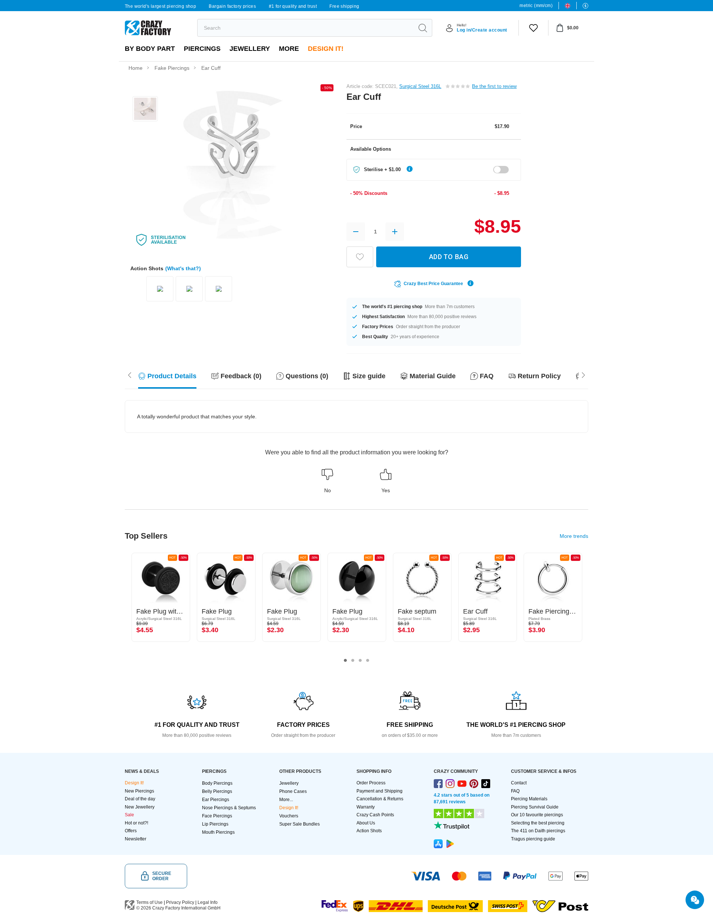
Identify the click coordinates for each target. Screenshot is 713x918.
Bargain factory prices (232, 6)
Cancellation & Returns (379, 798)
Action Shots (369, 830)
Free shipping (344, 6)
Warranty (365, 807)
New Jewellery (139, 807)
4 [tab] (367, 660)
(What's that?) (183, 268)
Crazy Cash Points (375, 814)
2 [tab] (352, 660)
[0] (533, 28)
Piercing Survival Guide (535, 807)
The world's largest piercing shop (160, 6)
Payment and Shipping (379, 791)
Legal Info (208, 902)
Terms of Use (149, 902)
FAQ (515, 791)
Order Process (370, 782)
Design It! (326, 48)
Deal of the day (140, 798)
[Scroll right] (129, 374)
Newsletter (135, 839)
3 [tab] (360, 660)
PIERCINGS (202, 48)
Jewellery (249, 48)
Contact (519, 782)
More (289, 48)
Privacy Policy (180, 902)
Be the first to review (494, 86)
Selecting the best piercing (537, 823)
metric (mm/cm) (536, 5)
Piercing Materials (529, 798)
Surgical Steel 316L (420, 86)
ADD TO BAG (448, 257)
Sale (129, 814)
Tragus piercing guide (533, 839)
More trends (574, 536)
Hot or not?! (136, 823)
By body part (150, 48)
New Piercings (139, 791)
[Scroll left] (583, 374)
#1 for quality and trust (293, 6)
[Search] (422, 27)
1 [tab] (345, 660)
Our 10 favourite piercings (537, 814)
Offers (131, 830)
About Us (365, 823)
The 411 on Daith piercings (538, 830)
